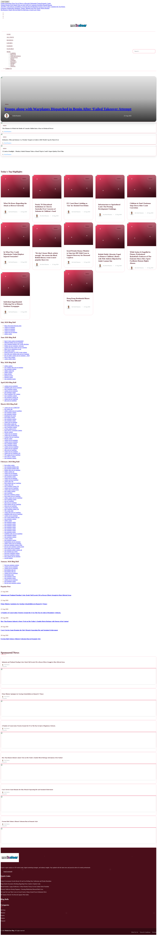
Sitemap (154, 932)
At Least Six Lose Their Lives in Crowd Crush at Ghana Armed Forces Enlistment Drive (24, 892)
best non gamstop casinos (11, 565)
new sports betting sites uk (11, 517)
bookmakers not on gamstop (12, 542)
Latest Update (5, 1)
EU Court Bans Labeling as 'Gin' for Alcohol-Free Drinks (77, 204)
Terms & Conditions (145, 932)
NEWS (12, 59)
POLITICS (13, 62)
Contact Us (8, 68)
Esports (3, 915)
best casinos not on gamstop (12, 556)
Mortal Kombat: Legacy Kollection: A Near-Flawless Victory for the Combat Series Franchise (25, 886)
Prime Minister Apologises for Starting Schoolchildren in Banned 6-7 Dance (24, 604)
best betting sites (9, 575)
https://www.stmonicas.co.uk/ (12, 349)
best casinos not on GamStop (12, 483)
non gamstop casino (10, 379)
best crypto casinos (9, 357)
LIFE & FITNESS (15, 56)
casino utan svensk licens (11, 489)
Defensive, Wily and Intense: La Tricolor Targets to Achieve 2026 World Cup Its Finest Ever (30, 140)
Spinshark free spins (10, 416)
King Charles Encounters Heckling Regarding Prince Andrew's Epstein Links (20, 884)
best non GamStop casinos (12, 494)
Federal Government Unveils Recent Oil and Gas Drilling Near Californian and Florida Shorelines (26, 881)
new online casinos (9, 491)
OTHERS (13, 60)
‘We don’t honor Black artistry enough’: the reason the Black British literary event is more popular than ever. (46, 256)
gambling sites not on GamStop (13, 514)
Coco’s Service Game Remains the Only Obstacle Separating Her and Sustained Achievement (29, 630)
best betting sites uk (10, 570)
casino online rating (10, 359)
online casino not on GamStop (13, 411)
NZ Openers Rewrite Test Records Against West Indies (15, 894)
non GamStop (8, 493)
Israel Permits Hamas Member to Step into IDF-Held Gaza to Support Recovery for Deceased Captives (78, 254)
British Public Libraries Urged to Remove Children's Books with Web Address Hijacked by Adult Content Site (109, 257)
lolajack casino (8, 377)
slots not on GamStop (10, 506)
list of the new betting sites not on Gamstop (16, 354)
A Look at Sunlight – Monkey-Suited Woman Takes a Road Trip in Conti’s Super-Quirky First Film (33, 151)
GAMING (13, 53)
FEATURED (10, 49)
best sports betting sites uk (11, 425)
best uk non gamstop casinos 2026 (14, 546)
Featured (3, 921)
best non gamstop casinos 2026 (13, 545)
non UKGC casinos (10, 456)
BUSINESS (10, 40)
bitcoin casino (8, 438)
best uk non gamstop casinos (12, 583)
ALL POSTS (10, 37)
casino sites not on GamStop (12, 512)
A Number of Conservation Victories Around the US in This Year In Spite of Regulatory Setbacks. (31, 612)
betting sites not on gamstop (12, 470)
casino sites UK (8, 481)
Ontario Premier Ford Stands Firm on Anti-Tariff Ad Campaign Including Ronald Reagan (26, 5)
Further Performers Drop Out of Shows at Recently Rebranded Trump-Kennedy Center (26, 3)
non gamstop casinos (10, 369)
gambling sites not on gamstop (13, 387)
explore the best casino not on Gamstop (15, 347)
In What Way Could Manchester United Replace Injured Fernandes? (14, 254)
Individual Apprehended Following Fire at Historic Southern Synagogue (13, 304)
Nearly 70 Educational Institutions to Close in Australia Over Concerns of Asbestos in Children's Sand (45, 207)
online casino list (9, 371)
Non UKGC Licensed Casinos (13, 430)
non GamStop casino (10, 499)
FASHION (10, 46)
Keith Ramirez (17, 116)
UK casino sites (8, 511)
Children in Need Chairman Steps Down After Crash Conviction (140, 205)
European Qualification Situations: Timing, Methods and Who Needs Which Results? (25, 8)
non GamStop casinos (10, 389)
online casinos (8, 366)
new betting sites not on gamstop (13, 367)
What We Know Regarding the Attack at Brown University (15, 204)
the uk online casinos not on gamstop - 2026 (17, 355)
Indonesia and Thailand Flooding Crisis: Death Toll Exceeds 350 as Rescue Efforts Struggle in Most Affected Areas (36, 595)
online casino (8, 334)
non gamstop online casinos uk (13, 550)
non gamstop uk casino (11, 551)
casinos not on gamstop (11, 386)
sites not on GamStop (10, 400)
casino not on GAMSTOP (11, 407)
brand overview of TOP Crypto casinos (15, 352)
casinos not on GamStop (11, 446)
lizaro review (8, 374)
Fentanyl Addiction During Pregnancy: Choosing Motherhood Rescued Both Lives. (22, 889)
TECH (12, 64)
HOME (9, 34)
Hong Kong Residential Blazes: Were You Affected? (78, 299)
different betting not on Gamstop (13, 342)
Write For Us (134, 932)
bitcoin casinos (8, 432)
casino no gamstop (9, 327)
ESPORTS (10, 43)
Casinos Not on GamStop (11, 437)
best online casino (9, 351)
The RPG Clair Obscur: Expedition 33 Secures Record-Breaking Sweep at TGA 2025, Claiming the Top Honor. (33, 6)
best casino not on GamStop (12, 496)
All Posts (3, 910)
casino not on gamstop (10, 332)
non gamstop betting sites (11, 467)
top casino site (8, 409)
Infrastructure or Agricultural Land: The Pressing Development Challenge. (109, 206)
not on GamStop (9, 501)
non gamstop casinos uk (11, 397)
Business (3, 912)
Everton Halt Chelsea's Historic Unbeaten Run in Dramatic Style (21, 639)
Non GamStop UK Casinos (12, 394)
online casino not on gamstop (12, 543)
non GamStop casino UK (11, 486)
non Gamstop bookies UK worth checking (16, 344)
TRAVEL (13, 66)
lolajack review (8, 375)
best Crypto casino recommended (13, 341)
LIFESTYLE (14, 57)
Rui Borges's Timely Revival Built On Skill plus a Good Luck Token (20, 10)
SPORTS (12, 63)
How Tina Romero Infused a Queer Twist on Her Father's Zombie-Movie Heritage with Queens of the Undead (34, 621)
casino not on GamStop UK (12, 453)
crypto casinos (8, 538)
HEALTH (13, 54)
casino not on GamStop (11, 399)
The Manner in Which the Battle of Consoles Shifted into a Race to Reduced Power (27, 128)
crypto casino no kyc (10, 429)
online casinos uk (9, 471)
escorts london (8, 558)
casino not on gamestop (11, 507)
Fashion (3, 918)
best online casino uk (10, 424)
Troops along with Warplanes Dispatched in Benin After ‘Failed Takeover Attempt (67, 109)
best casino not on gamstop (12, 548)
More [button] (9, 51)
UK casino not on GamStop (12, 455)
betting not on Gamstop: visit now (14, 346)
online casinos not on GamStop (13, 498)
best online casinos (9, 417)
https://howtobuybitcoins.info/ (12, 326)
